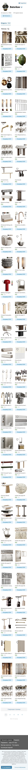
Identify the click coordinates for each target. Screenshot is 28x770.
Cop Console (18, 180)
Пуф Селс (3, 270)
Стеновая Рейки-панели (21, 89)
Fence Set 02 (18, 360)
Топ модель (15, 745)
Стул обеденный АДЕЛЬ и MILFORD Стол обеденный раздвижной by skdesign (21, 698)
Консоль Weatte (5, 495)
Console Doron (4, 180)
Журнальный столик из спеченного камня (7, 518)
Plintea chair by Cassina (21, 405)
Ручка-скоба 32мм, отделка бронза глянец (7, 653)
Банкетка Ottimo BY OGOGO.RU (7, 360)
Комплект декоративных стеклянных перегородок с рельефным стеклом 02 (21, 676)
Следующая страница (14, 709)
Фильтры (4, 29)
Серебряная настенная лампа (7, 89)
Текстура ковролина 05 (7, 450)
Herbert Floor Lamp (20, 270)
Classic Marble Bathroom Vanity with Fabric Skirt (21, 450)
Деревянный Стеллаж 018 (7, 44)
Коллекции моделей (7, 747)
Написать (7, 16)
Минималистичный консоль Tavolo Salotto (7, 608)
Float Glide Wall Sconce (7, 382)
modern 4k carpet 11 (20, 315)
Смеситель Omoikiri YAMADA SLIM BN (21, 225)
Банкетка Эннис (5, 202)
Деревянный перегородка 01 (21, 653)
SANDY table (18, 202)
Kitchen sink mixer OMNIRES (7, 405)
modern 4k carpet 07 (6, 563)
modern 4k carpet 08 (20, 540)
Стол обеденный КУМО (21, 157)
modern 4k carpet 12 (20, 44)
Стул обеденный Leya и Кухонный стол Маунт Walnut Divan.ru (21, 134)
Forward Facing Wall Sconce (7, 315)
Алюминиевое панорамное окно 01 (7, 585)
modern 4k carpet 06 (20, 585)
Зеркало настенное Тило (21, 292)
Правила (16, 740)
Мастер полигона (6, 745)
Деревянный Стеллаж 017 (7, 676)
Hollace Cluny (18, 67)
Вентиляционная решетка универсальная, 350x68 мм (21, 428)
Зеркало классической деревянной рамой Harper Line (21, 563)
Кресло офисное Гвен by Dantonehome (7, 337)
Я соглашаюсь (6, 767)
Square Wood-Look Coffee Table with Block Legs (21, 382)
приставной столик (20, 608)
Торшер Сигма (4, 112)
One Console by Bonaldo (21, 337)
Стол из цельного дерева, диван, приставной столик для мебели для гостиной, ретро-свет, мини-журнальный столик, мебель (21, 518)
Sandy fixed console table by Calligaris (21, 473)
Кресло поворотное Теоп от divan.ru (7, 247)
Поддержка (4, 742)
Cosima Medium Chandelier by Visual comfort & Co (21, 247)
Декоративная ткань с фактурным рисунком (7, 428)
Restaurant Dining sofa (6, 225)
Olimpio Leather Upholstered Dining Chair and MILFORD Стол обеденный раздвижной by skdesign (7, 157)
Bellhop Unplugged (5, 292)
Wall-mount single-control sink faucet (7, 134)
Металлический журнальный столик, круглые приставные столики (7, 631)
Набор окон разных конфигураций (7, 67)
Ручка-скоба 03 (19, 631)
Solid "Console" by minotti (7, 473)
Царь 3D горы (13, 742)
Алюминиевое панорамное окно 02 (21, 112)
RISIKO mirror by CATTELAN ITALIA (7, 540)
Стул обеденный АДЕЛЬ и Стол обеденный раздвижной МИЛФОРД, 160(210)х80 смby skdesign (7, 698)
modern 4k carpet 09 (20, 495)
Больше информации (20, 767)
